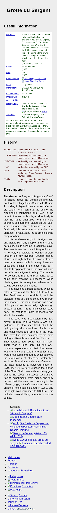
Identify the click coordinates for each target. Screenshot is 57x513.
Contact (21, 508)
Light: (8, 84)
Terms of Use (15, 502)
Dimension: (11, 88)
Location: (10, 34)
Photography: (12, 97)
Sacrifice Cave (37, 81)
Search (23, 495)
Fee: (8, 72)
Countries (27, 486)
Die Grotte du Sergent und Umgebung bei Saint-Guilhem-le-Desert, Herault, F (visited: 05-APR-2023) (29, 430)
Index (20, 476)
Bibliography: (12, 103)
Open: (9, 67)
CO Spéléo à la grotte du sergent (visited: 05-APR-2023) (30, 443)
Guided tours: (12, 93)
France (12, 460)
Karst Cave (40, 78)
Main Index (14, 457)
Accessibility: (12, 100)
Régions (12, 464)
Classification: (12, 78)
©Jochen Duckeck (18, 505)
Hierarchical (31, 483)
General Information (19, 498)
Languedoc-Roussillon (20, 470)
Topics (20, 479)
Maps (19, 489)
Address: (10, 114)
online (44, 111)
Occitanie (13, 467)
